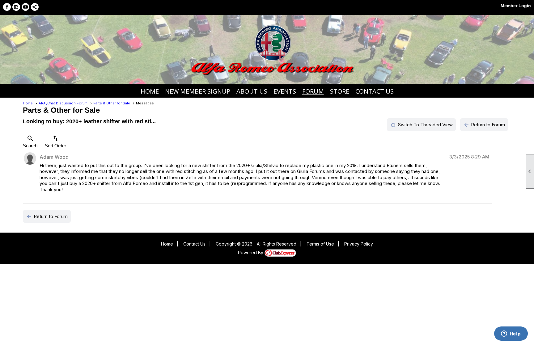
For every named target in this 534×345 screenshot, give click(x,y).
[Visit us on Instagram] (16, 7)
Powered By (251, 252)
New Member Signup (197, 91)
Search (30, 141)
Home (150, 91)
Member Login (516, 5)
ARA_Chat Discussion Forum (63, 103)
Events (284, 91)
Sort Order (55, 141)
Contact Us (374, 91)
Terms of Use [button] (320, 243)
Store (339, 91)
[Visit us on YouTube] (25, 7)
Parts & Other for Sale (111, 103)
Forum (313, 91)
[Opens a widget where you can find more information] (511, 334)
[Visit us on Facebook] (7, 7)
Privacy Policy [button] (358, 243)
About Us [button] (251, 91)
